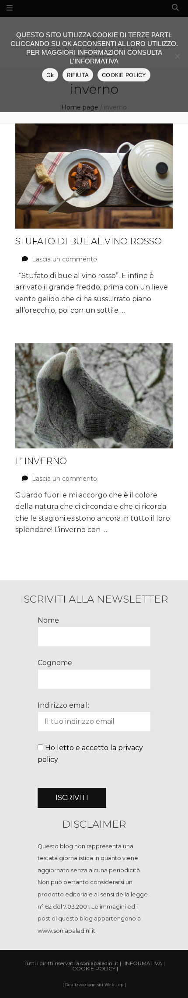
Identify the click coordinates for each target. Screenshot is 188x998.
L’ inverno (41, 461)
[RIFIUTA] (177, 56)
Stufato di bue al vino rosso (88, 241)
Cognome (55, 663)
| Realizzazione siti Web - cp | (94, 984)
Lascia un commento (64, 259)
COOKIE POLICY (124, 74)
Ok (50, 74)
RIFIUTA (78, 74)
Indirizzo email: (63, 705)
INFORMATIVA (143, 963)
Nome (48, 620)
